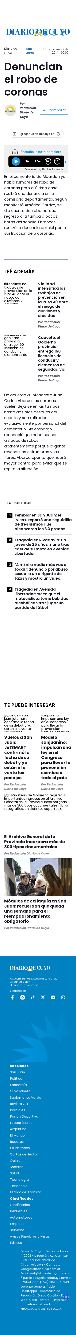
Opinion (16, 1160)
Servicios (17, 1230)
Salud (14, 1173)
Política (16, 1078)
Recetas (17, 1141)
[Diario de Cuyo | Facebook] (36, 32)
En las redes (20, 1148)
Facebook (12, 997)
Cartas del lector (24, 1154)
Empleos (17, 1223)
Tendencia (18, 1185)
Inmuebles (18, 1211)
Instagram (22, 997)
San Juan (30, 51)
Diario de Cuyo (10, 51)
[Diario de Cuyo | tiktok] (63, 32)
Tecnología (19, 1179)
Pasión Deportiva (24, 1116)
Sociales (16, 1167)
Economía (18, 1084)
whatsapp (63, 997)
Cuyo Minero (20, 1091)
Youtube (53, 997)
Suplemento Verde (25, 1097)
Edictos (16, 1242)
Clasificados (20, 1204)
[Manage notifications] (66, 1297)
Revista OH (19, 1103)
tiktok (32, 997)
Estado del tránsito (25, 1192)
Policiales (17, 1110)
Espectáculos (21, 1122)
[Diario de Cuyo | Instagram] (45, 32)
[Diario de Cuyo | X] (54, 32)
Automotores (21, 1217)
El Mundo (17, 1135)
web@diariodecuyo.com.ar (40, 1269)
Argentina (18, 1129)
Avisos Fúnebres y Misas (29, 1236)
